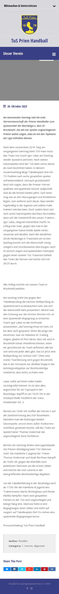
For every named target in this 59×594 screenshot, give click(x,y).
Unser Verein (13, 53)
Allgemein (39, 545)
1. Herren (27, 545)
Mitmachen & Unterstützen (20, 6)
